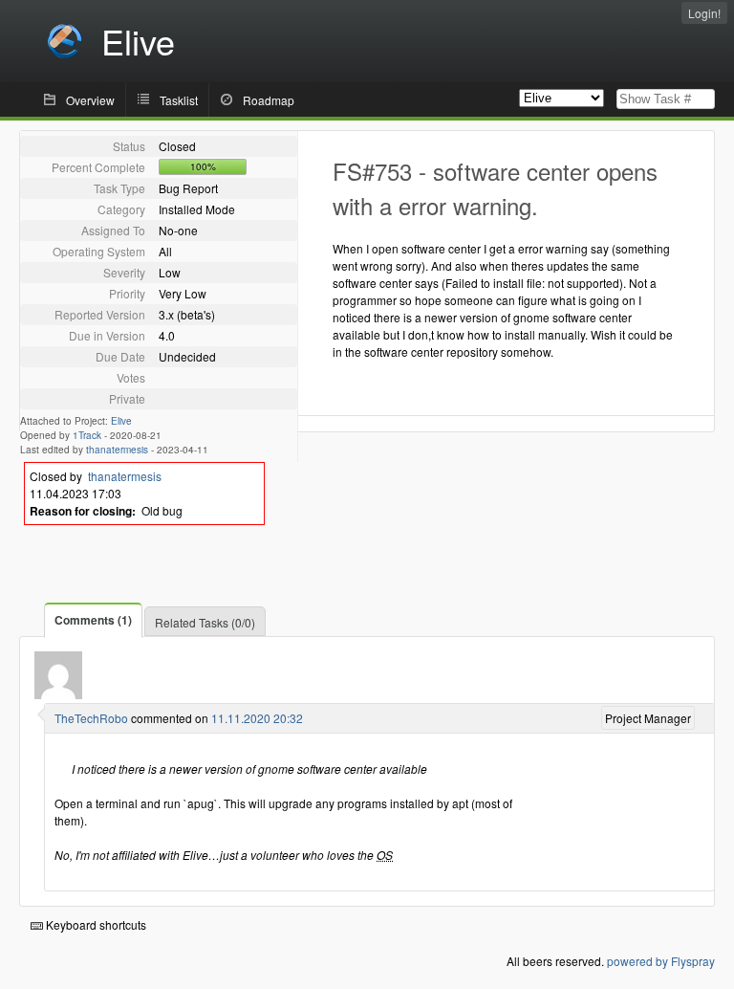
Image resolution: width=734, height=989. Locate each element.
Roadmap (268, 100)
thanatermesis (117, 449)
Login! (704, 13)
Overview (90, 100)
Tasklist (179, 100)
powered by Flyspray (661, 961)
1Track (87, 435)
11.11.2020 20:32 (257, 718)
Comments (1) (93, 619)
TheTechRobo (91, 718)
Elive (121, 421)
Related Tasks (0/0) (205, 622)
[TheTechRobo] (58, 694)
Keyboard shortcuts (94, 924)
